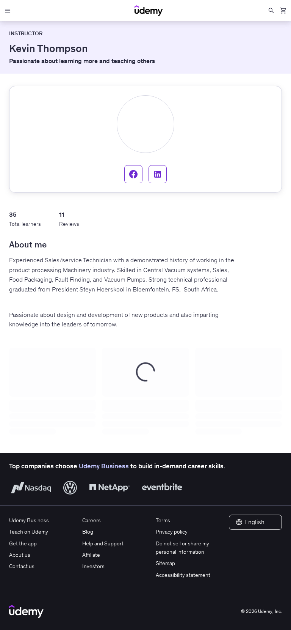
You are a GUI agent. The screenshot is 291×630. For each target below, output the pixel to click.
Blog (87, 531)
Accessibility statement (183, 575)
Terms (163, 520)
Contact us (21, 566)
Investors (93, 566)
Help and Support (103, 543)
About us (19, 554)
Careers (91, 520)
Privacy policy (172, 531)
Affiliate (91, 554)
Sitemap (165, 563)
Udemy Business (104, 466)
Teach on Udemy (28, 531)
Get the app (23, 543)
